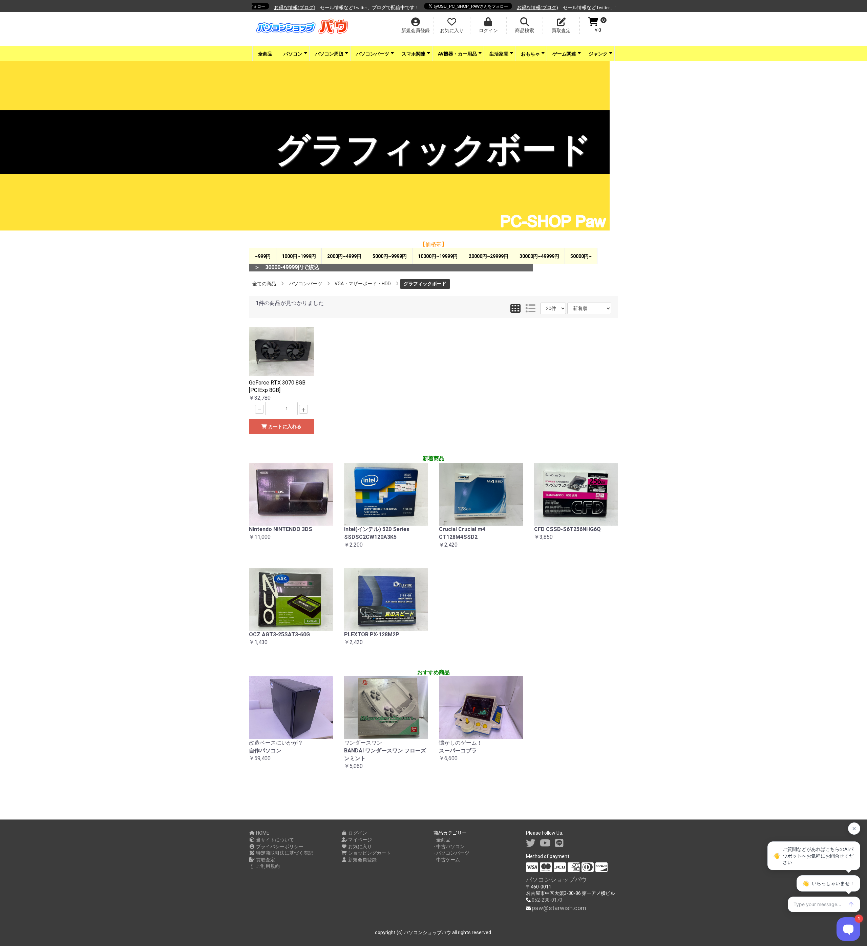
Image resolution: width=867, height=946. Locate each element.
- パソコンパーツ (451, 853)
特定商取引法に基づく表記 (284, 853)
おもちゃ (530, 54)
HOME (262, 833)
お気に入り (359, 846)
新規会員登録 (362, 859)
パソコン (292, 54)
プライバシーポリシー (279, 846)
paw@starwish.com (559, 907)
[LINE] (559, 843)
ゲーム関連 (564, 54)
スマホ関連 (413, 54)
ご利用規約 (267, 866)
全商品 (265, 54)
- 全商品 (442, 839)
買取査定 (265, 859)
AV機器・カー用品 (457, 54)
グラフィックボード (425, 283)
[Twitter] (530, 843)
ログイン (357, 833)
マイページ (359, 839)
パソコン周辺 (329, 54)
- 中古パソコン (449, 846)
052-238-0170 (547, 900)
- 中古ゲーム (447, 859)
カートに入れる (284, 426)
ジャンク (598, 54)
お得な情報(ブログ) (277, 7)
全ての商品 (264, 283)
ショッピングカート (369, 853)
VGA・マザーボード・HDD (363, 283)
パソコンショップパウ (556, 879)
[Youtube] (545, 843)
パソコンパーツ (372, 54)
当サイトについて (274, 839)
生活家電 (498, 54)
